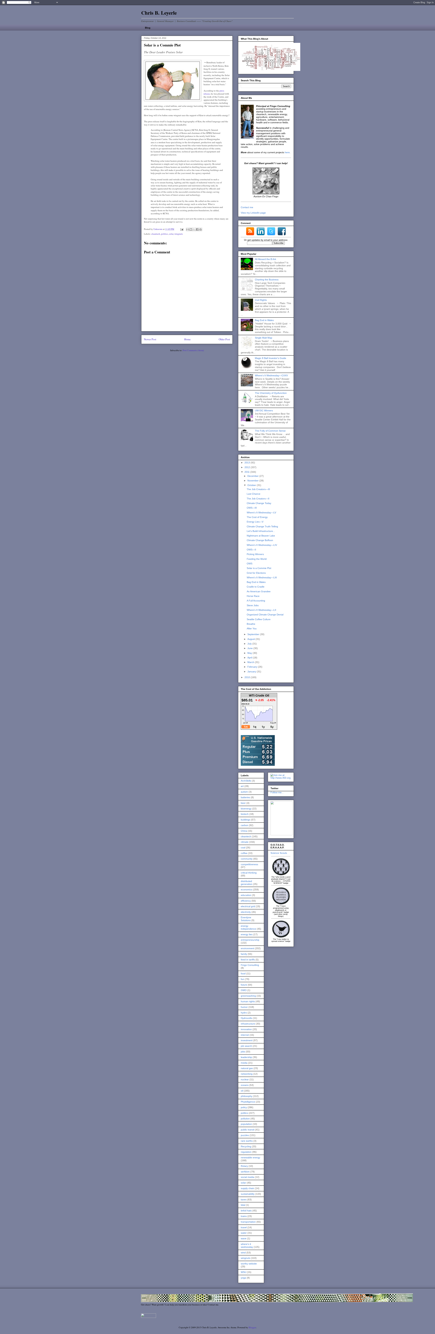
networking (247, 1073)
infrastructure (248, 1023)
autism (244, 791)
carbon (244, 825)
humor (244, 1007)
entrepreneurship (250, 939)
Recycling (246, 1146)
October (252, 485)
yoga (243, 1277)
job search (246, 1046)
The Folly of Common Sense (270, 430)
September (253, 634)
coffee (244, 853)
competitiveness (249, 864)
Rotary (244, 1166)
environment (247, 948)
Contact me (247, 207)
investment (247, 1040)
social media (247, 1177)
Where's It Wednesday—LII (261, 610)
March (251, 662)
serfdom (245, 1171)
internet (245, 1035)
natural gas (247, 1068)
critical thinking (249, 872)
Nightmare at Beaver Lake (261, 535)
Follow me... (277, 792)
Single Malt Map (263, 337)
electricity (246, 912)
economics (246, 889)
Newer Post (150, 339)
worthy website (249, 1263)
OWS (249, 563)
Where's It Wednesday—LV (261, 512)
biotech (245, 814)
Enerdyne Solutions (246, 919)
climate (244, 842)
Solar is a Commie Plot (259, 568)
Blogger (252, 1327)
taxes (244, 1199)
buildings (245, 819)
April (250, 657)
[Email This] (187, 229)
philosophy (246, 1096)
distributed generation (246, 882)
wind (243, 1252)
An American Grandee (259, 591)
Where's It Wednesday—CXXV (271, 375)
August (251, 639)
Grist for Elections (256, 573)
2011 (247, 472)
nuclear (245, 1079)
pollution (245, 1118)
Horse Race (253, 596)
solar (171, 233)
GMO (244, 990)
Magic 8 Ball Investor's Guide (270, 358)
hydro (244, 1012)
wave (243, 1238)
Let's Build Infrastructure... (261, 531)
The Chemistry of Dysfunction (271, 393)
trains (244, 1216)
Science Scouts (279, 853)
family (244, 954)
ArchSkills (246, 780)
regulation (246, 1152)
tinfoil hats (246, 1210)
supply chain (247, 1188)
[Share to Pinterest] (200, 229)
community (247, 858)
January (252, 671)
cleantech (155, 233)
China (244, 830)
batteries (245, 797)
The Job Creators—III (258, 489)
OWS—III (252, 507)
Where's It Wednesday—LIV (262, 545)
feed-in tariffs (248, 959)
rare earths (247, 1140)
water (244, 1232)
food (243, 973)
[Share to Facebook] (197, 229)
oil (242, 1090)
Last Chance (253, 493)
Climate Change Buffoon (260, 540)
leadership (246, 1057)
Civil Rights (261, 300)
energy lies (247, 934)
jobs (243, 1051)
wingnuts (178, 233)
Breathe (251, 624)
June (250, 648)
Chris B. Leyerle (159, 12)
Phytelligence (248, 1101)
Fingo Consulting (250, 965)
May (250, 653)
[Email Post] (181, 229)
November (253, 480)
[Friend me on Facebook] (282, 834)
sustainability (248, 1194)
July (249, 643)
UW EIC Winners (264, 410)
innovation (246, 1029)
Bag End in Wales (264, 320)
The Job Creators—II (258, 498)
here (287, 152)
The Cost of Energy (257, 517)
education (246, 895)
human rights (248, 1001)
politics (164, 233)
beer (243, 803)
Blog (147, 27)
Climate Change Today (259, 503)
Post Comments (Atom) (193, 350)
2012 (248, 467)
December (253, 476)
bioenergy (246, 808)
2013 (248, 462)
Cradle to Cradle (255, 586)
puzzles (245, 1135)
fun (242, 979)
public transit (247, 1129)
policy (244, 1107)
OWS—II (251, 549)
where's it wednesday (247, 1245)
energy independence (248, 927)
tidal (243, 1205)
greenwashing (248, 995)
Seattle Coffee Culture (259, 619)
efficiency (246, 900)
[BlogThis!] (191, 229)
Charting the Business (267, 279)
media (244, 1062)
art (242, 786)
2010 (248, 677)
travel (244, 1227)
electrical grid (248, 906)
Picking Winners (255, 554)
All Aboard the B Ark (265, 259)
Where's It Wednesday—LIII (262, 577)
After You (252, 628)
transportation (248, 1221)
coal (243, 847)
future (244, 984)
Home (187, 339)
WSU (243, 1272)
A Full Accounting (256, 600)
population (246, 1124)
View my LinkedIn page (253, 212)
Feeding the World (257, 559)
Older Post (224, 339)
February (252, 666)
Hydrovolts (246, 1018)
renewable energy (250, 1157)
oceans (245, 1085)
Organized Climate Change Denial (265, 614)
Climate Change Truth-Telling (262, 526)
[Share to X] (194, 229)
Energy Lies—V (255, 521)
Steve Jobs (253, 605)
